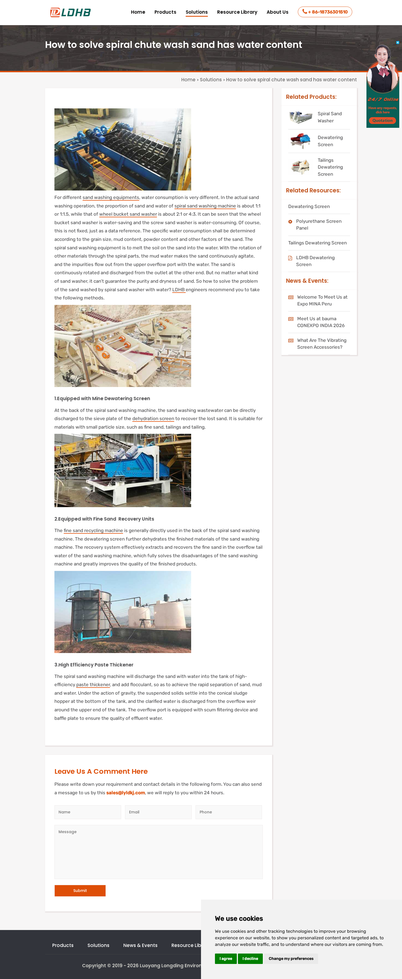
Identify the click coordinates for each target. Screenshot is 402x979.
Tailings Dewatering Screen (317, 243)
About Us (278, 12)
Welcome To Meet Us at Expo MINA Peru (322, 300)
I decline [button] (250, 958)
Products (165, 12)
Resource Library (237, 12)
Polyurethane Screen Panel (319, 224)
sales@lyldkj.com (125, 792)
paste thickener (93, 684)
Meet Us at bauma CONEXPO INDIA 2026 (321, 322)
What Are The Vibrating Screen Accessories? (321, 343)
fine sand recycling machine (93, 530)
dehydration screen (153, 418)
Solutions (197, 12)
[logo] (71, 12)
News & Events (140, 945)
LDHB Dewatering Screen (315, 261)
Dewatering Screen (309, 206)
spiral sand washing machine (205, 206)
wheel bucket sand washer (128, 214)
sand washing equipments (111, 197)
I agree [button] (226, 958)
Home (138, 12)
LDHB (179, 289)
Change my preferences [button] (291, 958)
